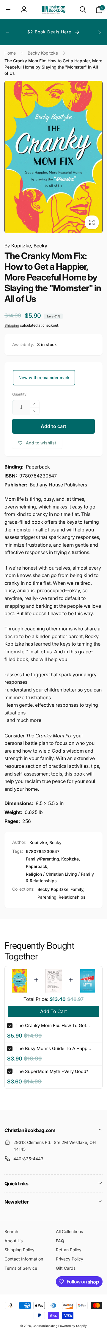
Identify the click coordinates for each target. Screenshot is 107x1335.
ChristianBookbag (45, 1326)
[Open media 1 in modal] (53, 157)
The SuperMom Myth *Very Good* (51, 1071)
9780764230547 (42, 851)
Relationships (72, 897)
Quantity (19, 394)
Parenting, (47, 897)
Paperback (36, 866)
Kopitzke (70, 858)
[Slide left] (7, 32)
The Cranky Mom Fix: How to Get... (52, 1025)
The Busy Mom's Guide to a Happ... (53, 1048)
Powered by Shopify (72, 1326)
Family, (77, 889)
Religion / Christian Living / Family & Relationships (60, 877)
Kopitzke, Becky (25, 246)
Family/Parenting (42, 858)
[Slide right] (99, 32)
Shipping (11, 325)
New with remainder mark (44, 377)
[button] (8, 9)
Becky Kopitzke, (53, 889)
